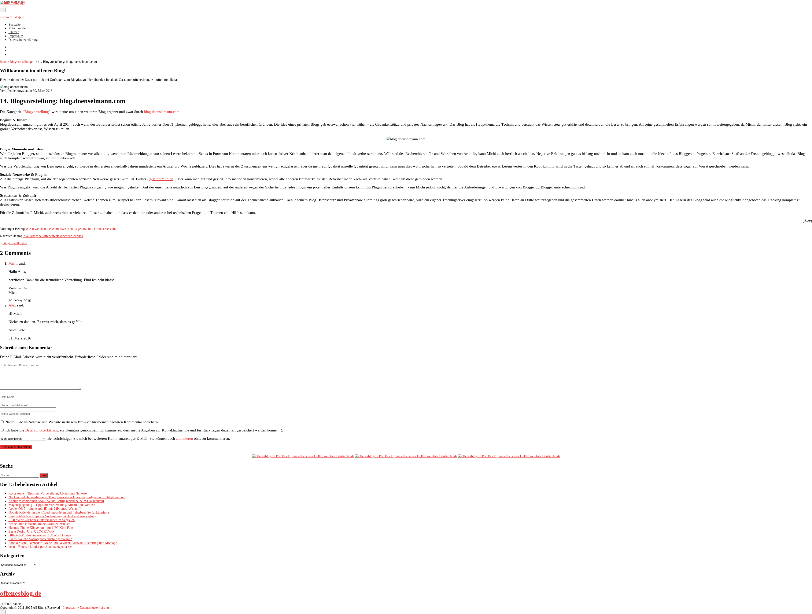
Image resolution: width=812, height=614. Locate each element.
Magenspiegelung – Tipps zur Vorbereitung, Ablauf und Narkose (51, 505)
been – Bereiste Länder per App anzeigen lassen (40, 546)
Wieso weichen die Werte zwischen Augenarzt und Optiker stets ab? (71, 229)
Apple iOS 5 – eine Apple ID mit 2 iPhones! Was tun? (44, 508)
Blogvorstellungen (22, 61)
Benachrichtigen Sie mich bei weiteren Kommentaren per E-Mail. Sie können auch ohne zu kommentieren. (138, 438)
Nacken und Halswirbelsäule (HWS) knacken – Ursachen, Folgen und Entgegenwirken (66, 497)
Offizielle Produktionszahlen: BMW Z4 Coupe (39, 535)
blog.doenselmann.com (162, 112)
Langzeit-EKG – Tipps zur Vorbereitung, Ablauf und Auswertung (52, 516)
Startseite (14, 24)
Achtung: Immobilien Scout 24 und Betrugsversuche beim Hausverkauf (56, 501)
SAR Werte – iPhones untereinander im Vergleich (41, 520)
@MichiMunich (161, 179)
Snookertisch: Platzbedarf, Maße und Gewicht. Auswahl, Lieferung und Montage (62, 543)
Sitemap (13, 32)
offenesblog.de (20, 593)
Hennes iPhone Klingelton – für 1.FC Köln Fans (40, 527)
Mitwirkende (17, 28)
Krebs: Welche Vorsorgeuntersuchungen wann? (40, 539)
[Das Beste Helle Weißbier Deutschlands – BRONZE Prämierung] (509, 456)
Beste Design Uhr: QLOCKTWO (31, 531)
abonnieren (184, 438)
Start (3, 61)
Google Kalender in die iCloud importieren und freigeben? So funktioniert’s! (59, 512)
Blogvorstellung (36, 112)
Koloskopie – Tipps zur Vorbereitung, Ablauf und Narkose (47, 493)
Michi (13, 263)
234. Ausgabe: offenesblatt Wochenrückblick (53, 236)
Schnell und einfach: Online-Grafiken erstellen (39, 524)
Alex (12, 305)
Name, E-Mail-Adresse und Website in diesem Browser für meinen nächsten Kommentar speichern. (82, 422)
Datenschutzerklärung (23, 39)
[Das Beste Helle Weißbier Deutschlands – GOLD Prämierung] (303, 456)
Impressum (15, 36)
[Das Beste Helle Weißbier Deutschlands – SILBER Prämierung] (406, 456)
